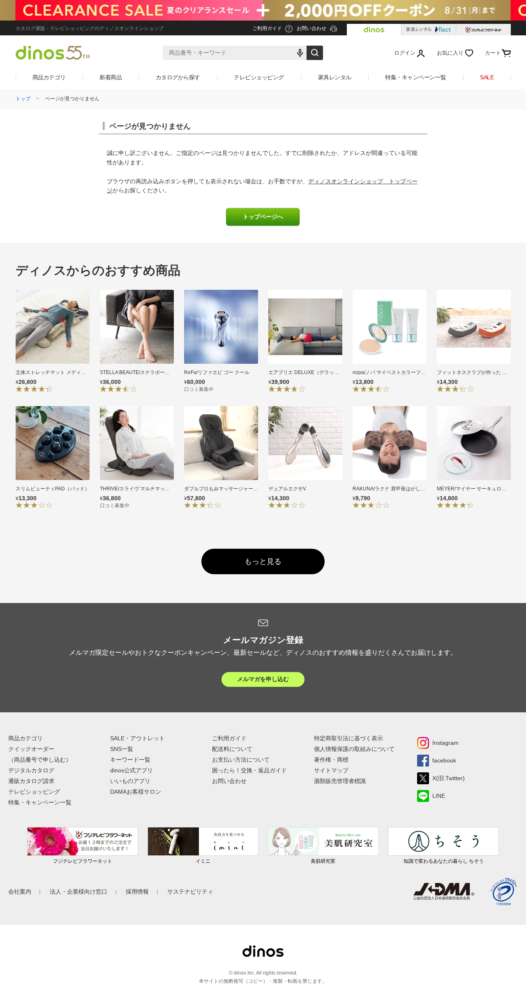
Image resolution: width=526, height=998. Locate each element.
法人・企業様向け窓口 (78, 891)
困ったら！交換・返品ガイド (249, 770)
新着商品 (110, 77)
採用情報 (137, 891)
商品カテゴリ (49, 77)
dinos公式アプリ (131, 770)
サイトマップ (331, 770)
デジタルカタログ (31, 770)
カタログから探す (178, 77)
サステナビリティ (190, 891)
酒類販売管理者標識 (340, 781)
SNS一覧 (121, 749)
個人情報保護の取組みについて (354, 749)
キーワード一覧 (130, 759)
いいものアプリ (130, 781)
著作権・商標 (331, 759)
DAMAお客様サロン (135, 791)
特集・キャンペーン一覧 (415, 77)
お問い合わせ (229, 781)
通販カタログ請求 (31, 781)
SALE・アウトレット (137, 738)
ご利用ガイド (229, 738)
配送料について (232, 749)
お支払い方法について (241, 759)
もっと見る (263, 561)
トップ (23, 99)
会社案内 (19, 891)
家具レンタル (334, 77)
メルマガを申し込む (263, 679)
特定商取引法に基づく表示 (348, 738)
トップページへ (263, 217)
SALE (487, 77)
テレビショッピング (259, 77)
